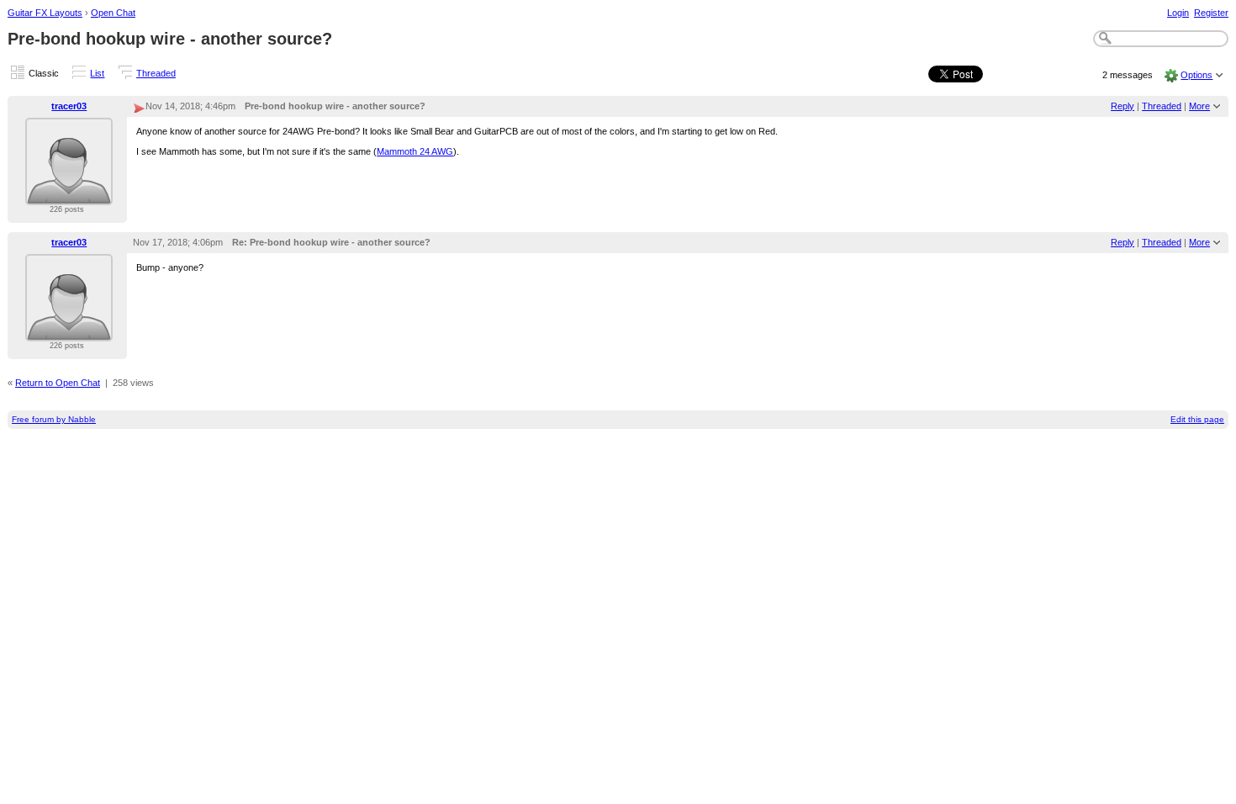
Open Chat (113, 13)
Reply (1122, 106)
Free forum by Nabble (54, 419)
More (1199, 106)
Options (1196, 75)
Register (1211, 13)
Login (1178, 13)
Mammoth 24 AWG (415, 151)
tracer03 (69, 106)
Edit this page (1197, 419)
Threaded (156, 73)
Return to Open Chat (57, 383)
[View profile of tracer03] (69, 195)
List (97, 73)
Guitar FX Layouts (45, 13)
